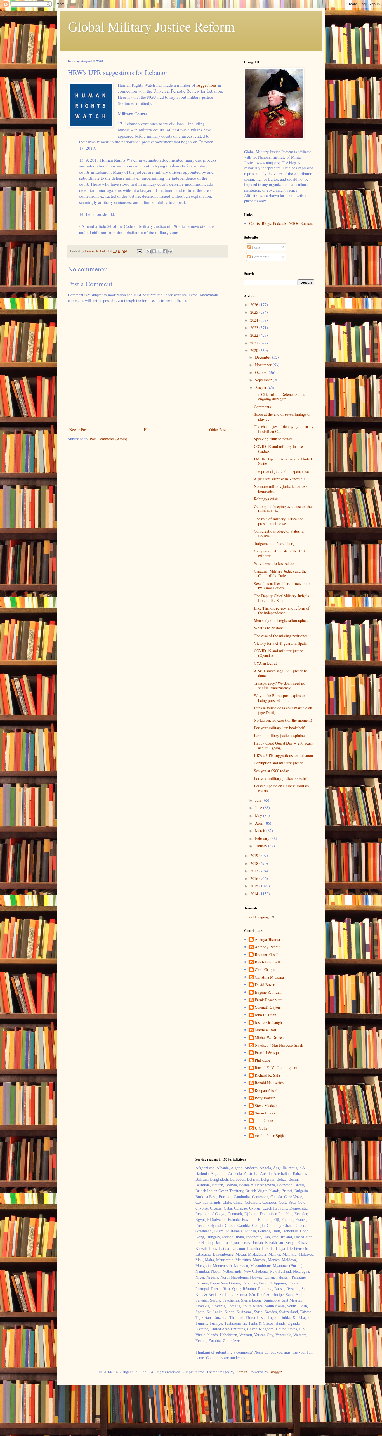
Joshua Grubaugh (268, 1022)
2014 (254, 893)
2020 (254, 350)
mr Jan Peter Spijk (269, 1135)
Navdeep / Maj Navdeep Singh (279, 1045)
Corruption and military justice (278, 763)
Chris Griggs (265, 969)
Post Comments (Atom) (108, 438)
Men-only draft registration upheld (281, 620)
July (259, 800)
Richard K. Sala (267, 1075)
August (261, 387)
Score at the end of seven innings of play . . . (282, 417)
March (260, 830)
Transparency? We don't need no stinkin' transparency (279, 686)
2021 (254, 343)
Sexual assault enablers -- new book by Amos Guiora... (282, 586)
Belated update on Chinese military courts (281, 788)
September (264, 379)
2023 (254, 327)
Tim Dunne (264, 1120)
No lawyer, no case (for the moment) (283, 720)
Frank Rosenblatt (268, 1000)
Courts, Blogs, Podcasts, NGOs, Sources (281, 223)
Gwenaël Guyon (267, 1007)
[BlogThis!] (154, 251)
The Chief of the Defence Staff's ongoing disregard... (279, 397)
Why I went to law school (274, 563)
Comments (260, 256)
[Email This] (149, 251)
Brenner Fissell (267, 954)
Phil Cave (262, 1060)
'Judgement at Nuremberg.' (275, 543)
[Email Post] (139, 251)
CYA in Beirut (265, 663)
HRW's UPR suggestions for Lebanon (283, 755)
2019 (254, 855)
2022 (254, 335)
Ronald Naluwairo (269, 1083)
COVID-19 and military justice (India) (278, 449)
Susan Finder (265, 1113)
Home (148, 429)
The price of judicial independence (281, 471)
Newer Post (78, 429)
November (264, 364)
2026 (254, 304)
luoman (241, 1371)
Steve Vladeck (266, 1105)
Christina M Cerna (269, 977)
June (259, 807)
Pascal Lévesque (267, 1052)
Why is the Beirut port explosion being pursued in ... (280, 698)
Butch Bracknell (267, 962)
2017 (254, 870)
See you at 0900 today (271, 770)
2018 (254, 863)
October (262, 372)
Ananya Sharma (267, 939)
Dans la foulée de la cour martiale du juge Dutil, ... (283, 710)
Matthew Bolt (265, 1030)
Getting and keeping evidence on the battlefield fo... (283, 509)
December (263, 357)
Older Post (217, 429)
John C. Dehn (265, 1015)
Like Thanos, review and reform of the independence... (282, 610)
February (262, 838)
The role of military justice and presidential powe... (278, 521)
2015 (254, 886)
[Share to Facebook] (165, 251)
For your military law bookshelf (279, 727)
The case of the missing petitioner (280, 635)
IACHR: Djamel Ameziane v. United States (283, 461)
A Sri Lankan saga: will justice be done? (281, 673)
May (259, 815)
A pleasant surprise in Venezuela (279, 478)
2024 (254, 320)
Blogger (275, 1371)
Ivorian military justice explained (280, 735)
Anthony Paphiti (268, 947)
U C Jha (261, 1128)
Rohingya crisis (266, 498)
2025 (254, 312)
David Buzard (266, 984)
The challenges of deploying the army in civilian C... (283, 429)
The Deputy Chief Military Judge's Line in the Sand (281, 598)
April (260, 823)
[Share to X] (159, 251)
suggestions (206, 85)
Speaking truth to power (273, 438)
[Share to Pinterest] (170, 251)
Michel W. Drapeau (270, 1037)
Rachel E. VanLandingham (276, 1068)
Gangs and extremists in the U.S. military (280, 553)
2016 (254, 878)
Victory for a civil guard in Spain (280, 643)
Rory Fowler (265, 1098)
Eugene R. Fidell (268, 992)
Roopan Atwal (266, 1090)
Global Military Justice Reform (151, 26)
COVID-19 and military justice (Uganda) (278, 653)
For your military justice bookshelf (281, 778)
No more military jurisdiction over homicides (281, 489)
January (261, 846)
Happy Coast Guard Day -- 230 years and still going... (283, 745)
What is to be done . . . (272, 627)
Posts (255, 247)
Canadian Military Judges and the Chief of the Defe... (280, 573)
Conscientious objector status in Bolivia (279, 533)
